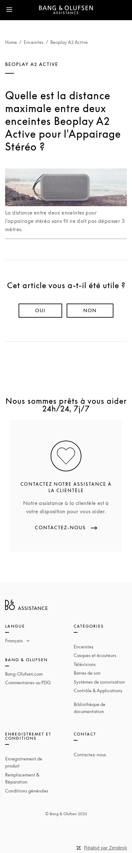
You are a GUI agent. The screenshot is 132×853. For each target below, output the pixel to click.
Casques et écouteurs (95, 655)
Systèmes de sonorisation (99, 682)
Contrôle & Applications (98, 690)
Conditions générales (26, 790)
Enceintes (34, 42)
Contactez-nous (90, 754)
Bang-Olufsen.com (24, 674)
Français (14, 640)
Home (11, 42)
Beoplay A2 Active (69, 42)
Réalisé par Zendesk (105, 847)
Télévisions (85, 664)
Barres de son (87, 673)
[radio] (40, 311)
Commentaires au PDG (28, 682)
